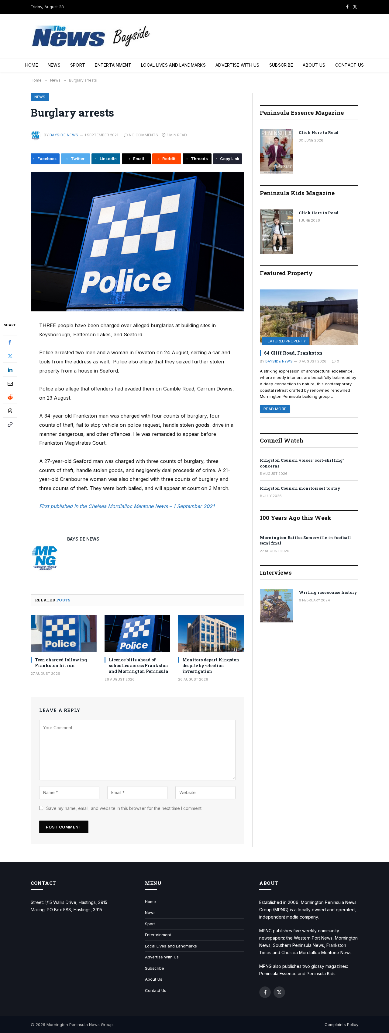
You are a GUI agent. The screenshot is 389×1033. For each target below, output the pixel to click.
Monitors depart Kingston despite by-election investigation (210, 665)
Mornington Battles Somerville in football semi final (305, 540)
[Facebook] (10, 342)
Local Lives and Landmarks (173, 65)
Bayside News (64, 135)
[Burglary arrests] (137, 242)
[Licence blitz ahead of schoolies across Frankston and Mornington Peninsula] (137, 633)
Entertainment (113, 65)
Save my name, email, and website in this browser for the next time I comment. (124, 808)
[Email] (10, 383)
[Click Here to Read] (276, 151)
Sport (77, 65)
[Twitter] (10, 356)
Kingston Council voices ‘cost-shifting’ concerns (302, 463)
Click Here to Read (319, 132)
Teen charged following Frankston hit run (61, 662)
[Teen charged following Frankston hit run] (64, 633)
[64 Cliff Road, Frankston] (309, 317)
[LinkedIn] (10, 370)
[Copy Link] (10, 425)
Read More (274, 409)
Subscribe (281, 65)
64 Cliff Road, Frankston (293, 353)
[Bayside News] (91, 36)
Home (31, 65)
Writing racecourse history (328, 592)
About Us (314, 65)
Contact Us (349, 65)
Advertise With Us (237, 65)
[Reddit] (10, 397)
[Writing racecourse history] (276, 605)
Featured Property (286, 341)
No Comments (143, 135)
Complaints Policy (341, 1024)
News (54, 65)
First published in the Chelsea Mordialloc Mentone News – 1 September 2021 (127, 506)
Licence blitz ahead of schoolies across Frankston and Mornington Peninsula (138, 665)
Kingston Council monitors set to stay (300, 488)
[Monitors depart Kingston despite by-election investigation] (211, 633)
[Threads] (10, 411)
